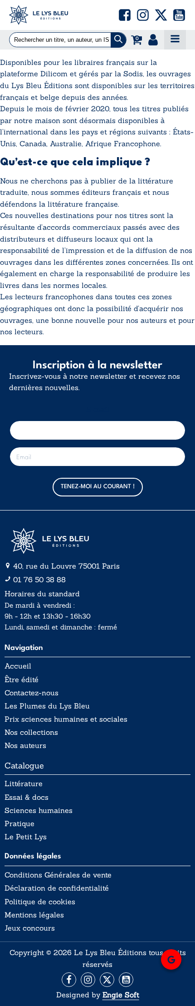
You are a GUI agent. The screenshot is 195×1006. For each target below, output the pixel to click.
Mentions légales (34, 915)
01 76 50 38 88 (39, 579)
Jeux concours (30, 928)
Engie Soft (120, 994)
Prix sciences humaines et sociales (66, 719)
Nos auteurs (25, 745)
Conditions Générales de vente (58, 875)
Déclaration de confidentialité (57, 888)
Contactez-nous (31, 693)
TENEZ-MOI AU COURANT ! (98, 487)
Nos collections (31, 732)
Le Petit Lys (26, 837)
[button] (125, 15)
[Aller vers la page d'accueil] (97, 541)
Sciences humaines (39, 810)
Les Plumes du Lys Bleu (47, 706)
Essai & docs (27, 797)
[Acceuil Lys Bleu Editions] (38, 15)
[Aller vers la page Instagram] (88, 979)
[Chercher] (118, 40)
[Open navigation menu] (175, 40)
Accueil (18, 666)
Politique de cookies (40, 901)
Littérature (24, 783)
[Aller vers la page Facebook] (69, 979)
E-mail (97, 409)
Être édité (22, 679)
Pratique (19, 823)
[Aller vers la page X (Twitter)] (107, 979)
